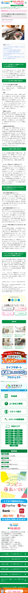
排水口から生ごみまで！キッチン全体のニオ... (8, 335)
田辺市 (18, 434)
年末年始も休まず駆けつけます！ (9, 464)
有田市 (18, 432)
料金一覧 (17, 542)
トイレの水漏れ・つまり (16, 535)
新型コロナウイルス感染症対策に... (10, 468)
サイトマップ (13, 547)
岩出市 (9, 439)
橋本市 (9, 432)
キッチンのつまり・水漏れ (8, 537)
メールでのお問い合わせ (17, 5)
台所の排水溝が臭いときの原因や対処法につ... (20, 347)
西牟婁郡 (18, 443)
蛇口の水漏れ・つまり (7, 542)
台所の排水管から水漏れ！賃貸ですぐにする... (8, 347)
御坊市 (9, 434)
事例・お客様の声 (5, 544)
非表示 (8, 44)
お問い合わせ (4, 547)
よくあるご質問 (16, 544)
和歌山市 (9, 430)
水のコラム (4, 545)
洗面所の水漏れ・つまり (7, 540)
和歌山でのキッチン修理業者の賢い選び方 (20, 335)
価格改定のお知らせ (6, 460)
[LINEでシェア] (15, 300)
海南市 (18, 430)
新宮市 (9, 436)
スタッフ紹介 (12, 545)
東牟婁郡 (14, 445)
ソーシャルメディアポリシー (8, 549)
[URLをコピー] (19, 300)
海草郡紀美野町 (18, 439)
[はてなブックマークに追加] (12, 300)
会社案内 (20, 545)
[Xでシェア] (9, 300)
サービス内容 (4, 535)
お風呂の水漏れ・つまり (7, 538)
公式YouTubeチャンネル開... (8, 455)
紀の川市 (18, 436)
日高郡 (9, 443)
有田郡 (18, 441)
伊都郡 (9, 441)
